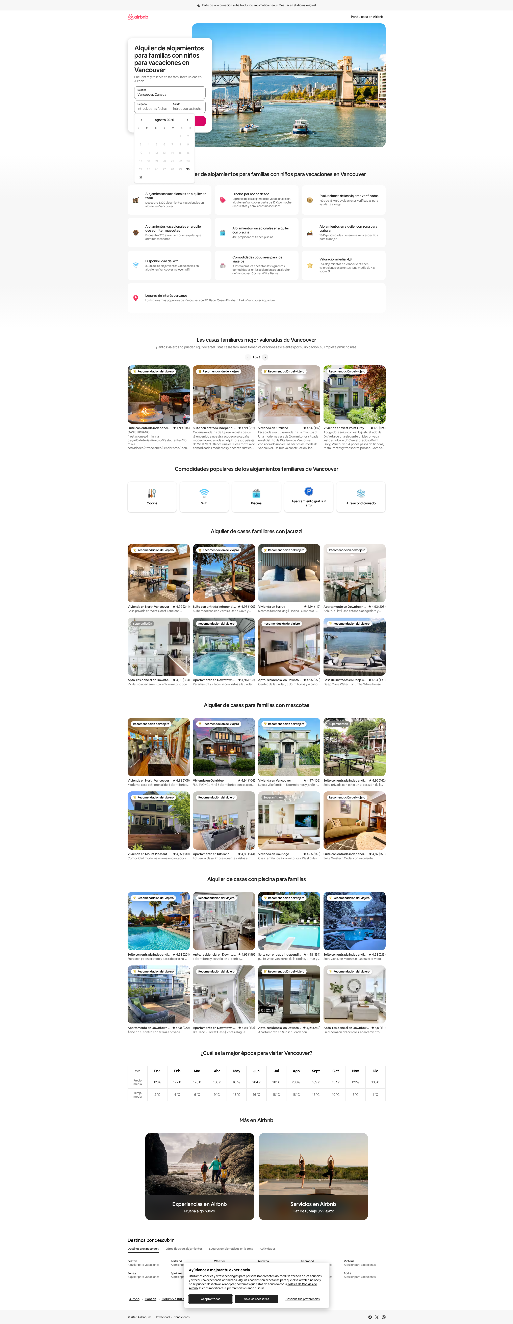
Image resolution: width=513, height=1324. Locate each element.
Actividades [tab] (268, 1248)
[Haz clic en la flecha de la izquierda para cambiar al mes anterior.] (141, 120)
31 (140, 177)
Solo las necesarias (256, 1299)
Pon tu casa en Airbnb (367, 17)
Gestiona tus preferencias (302, 1299)
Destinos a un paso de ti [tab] (143, 1248)
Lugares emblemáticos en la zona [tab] (231, 1248)
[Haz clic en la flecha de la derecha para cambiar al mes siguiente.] (187, 120)
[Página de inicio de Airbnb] (138, 16)
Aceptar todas (210, 1299)
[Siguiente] (265, 357)
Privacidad (163, 1317)
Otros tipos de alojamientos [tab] (184, 1248)
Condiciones (182, 1317)
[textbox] (152, 108)
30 (188, 169)
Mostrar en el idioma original (297, 5)
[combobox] (169, 94)
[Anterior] (248, 357)
